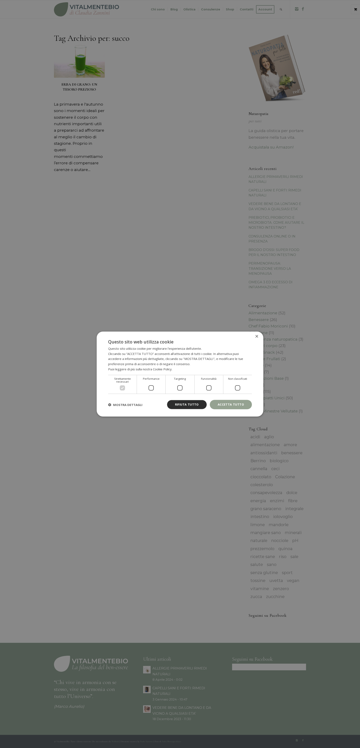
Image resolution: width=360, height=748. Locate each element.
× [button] (256, 336)
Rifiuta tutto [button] (187, 404)
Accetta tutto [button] (231, 404)
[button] (125, 404)
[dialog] (180, 373)
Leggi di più (181, 369)
